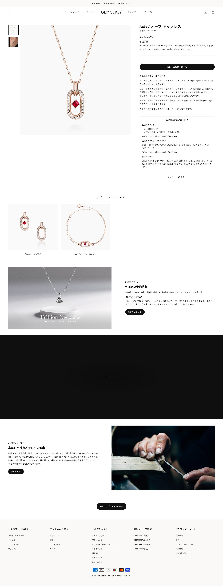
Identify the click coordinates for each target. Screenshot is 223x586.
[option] (111, 3)
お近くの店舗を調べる (177, 67)
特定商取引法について (184, 553)
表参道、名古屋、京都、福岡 (138, 292)
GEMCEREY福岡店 (141, 549)
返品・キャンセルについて (102, 544)
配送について (97, 540)
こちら (162, 136)
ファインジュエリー (73, 12)
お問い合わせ (97, 562)
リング (52, 549)
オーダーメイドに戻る (113, 506)
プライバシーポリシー (184, 544)
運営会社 (179, 540)
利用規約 (95, 553)
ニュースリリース (99, 536)
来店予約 (179, 536)
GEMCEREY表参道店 (142, 540)
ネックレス (54, 536)
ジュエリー (90, 12)
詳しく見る (16, 472)
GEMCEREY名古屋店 (142, 544)
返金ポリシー (97, 558)
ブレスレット (55, 544)
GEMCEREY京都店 (141, 536)
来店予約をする (135, 312)
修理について (97, 549)
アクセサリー (133, 12)
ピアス (52, 540)
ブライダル (147, 12)
